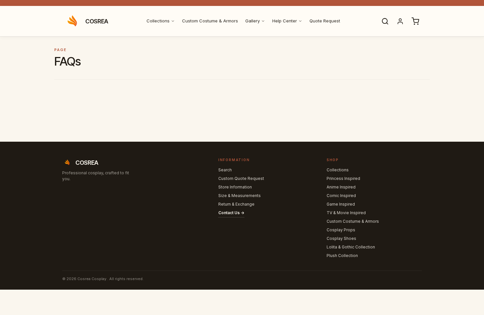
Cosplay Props (341, 229)
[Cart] (415, 21)
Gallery (252, 20)
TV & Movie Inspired (346, 212)
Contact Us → (231, 212)
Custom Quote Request (241, 178)
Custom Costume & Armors (210, 20)
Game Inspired (341, 204)
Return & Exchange (236, 204)
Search (225, 169)
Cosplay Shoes (341, 238)
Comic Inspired (341, 195)
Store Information (235, 187)
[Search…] (384, 21)
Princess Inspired (343, 178)
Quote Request (324, 20)
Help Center (284, 20)
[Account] (400, 21)
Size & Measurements (239, 195)
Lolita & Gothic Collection (351, 246)
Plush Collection (342, 255)
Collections (158, 20)
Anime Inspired (341, 187)
